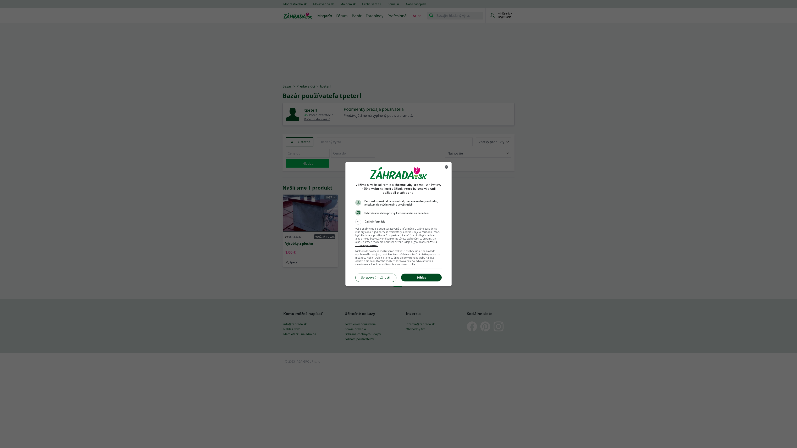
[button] (398, 222)
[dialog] (398, 224)
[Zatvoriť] (446, 167)
